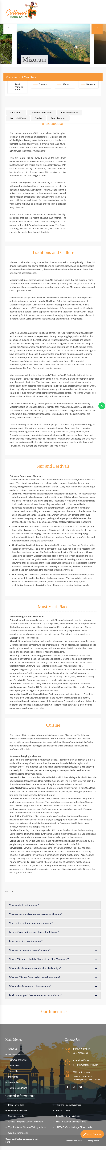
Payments (13, 1076)
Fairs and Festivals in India (68, 1105)
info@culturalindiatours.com (86, 1065)
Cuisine (38, 118)
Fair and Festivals (69, 112)
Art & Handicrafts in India (68, 1116)
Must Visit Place (18, 118)
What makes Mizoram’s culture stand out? (30, 986)
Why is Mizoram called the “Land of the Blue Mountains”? (39, 959)
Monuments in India (17, 1110)
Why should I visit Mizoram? (24, 905)
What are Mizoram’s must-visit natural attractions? (34, 977)
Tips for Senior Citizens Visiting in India (27, 1127)
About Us (12, 1048)
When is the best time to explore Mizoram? (31, 923)
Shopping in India (16, 1116)
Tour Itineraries (58, 118)
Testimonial (13, 1065)
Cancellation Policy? (74, 1141)
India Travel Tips (16, 1105)
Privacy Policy (93, 1141)
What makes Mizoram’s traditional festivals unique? (35, 968)
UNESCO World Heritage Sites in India (74, 1127)
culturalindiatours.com (28, 1139)
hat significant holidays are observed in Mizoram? (34, 932)
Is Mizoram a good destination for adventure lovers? (35, 995)
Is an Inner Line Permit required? (26, 941)
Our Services (14, 1054)
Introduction (16, 112)
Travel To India (63, 1110)
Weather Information (18, 1133)
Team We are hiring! (17, 1060)
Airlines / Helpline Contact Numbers (25, 1121)
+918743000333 (80, 1053)
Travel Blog (13, 1071)
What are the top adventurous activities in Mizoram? (35, 913)
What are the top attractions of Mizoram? (30, 950)
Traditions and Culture (41, 112)
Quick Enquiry (93, 1133)
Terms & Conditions (17, 1088)
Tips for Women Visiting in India (71, 1121)
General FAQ (14, 1082)
